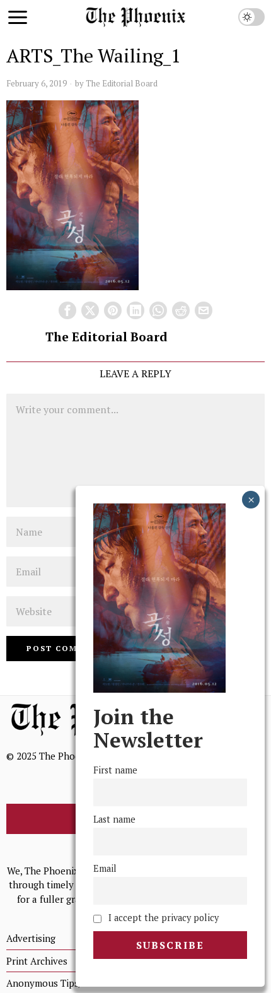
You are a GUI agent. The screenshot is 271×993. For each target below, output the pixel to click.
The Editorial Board (122, 83)
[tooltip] (67, 310)
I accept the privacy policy (162, 918)
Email (105, 868)
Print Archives (36, 961)
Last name (114, 819)
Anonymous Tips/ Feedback (65, 983)
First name (115, 770)
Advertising (30, 938)
